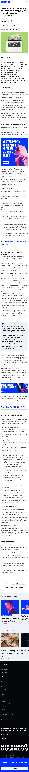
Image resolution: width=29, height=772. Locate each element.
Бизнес (3, 709)
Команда (3, 667)
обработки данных (21, 762)
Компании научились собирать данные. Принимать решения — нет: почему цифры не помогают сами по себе (10, 619)
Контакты (4, 672)
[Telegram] (2, 738)
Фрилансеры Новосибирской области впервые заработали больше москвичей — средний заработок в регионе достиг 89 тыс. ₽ (10, 653)
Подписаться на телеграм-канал (14, 587)
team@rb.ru (4, 734)
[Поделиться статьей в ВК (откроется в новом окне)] (13, 29)
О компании (4, 669)
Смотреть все (5, 723)
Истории (3, 681)
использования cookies (8, 762)
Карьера (3, 711)
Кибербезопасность (7, 714)
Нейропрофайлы (6, 686)
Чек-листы (4, 692)
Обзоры (3, 689)
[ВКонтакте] (5, 738)
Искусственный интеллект (9, 704)
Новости (3, 679)
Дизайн (3, 717)
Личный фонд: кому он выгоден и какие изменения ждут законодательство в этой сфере (14, 243)
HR (1, 719)
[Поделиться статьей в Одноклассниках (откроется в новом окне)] (16, 29)
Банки (2, 706)
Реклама (3, 701)
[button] (27, 2)
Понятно (14, 768)
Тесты (3, 694)
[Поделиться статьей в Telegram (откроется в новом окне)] (10, 29)
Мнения (3, 5)
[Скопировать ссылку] (19, 29)
